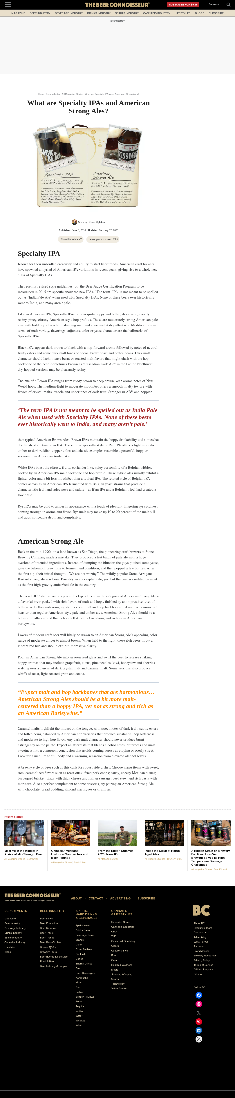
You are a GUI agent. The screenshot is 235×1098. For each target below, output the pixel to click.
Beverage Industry (69, 13)
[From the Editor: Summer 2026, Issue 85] (117, 833)
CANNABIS (119, 910)
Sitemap (198, 974)
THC (114, 936)
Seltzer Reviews (85, 996)
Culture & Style (120, 950)
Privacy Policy (202, 960)
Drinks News (83, 930)
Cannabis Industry (156, 13)
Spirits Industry (127, 13)
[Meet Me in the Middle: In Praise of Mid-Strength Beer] (24, 833)
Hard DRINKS (86, 914)
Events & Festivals (57, 956)
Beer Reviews (48, 928)
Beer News (46, 918)
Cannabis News (120, 922)
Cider (79, 944)
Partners (199, 946)
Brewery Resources (205, 955)
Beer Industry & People (53, 965)
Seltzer (80, 991)
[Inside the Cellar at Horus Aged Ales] (164, 833)
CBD (114, 931)
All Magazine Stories (72, 94)
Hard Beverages (85, 973)
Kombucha (82, 977)
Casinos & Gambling (123, 941)
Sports (115, 978)
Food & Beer (80, 862)
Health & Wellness (121, 964)
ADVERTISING (120, 898)
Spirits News (83, 925)
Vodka (79, 1011)
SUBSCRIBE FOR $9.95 (183, 4)
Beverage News (85, 935)
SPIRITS (81, 910)
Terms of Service (203, 964)
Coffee (79, 958)
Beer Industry (40, 13)
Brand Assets (201, 950)
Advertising (200, 937)
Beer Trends (47, 937)
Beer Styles (32, 859)
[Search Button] (227, 4)
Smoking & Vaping (121, 974)
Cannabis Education (123, 926)
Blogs (199, 13)
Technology (117, 983)
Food (114, 955)
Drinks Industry (99, 13)
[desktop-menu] (8, 4)
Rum (78, 987)
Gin (78, 968)
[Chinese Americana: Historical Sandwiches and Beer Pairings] (71, 833)
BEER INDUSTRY (52, 910)
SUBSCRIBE (146, 898)
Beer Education (221, 869)
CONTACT (96, 898)
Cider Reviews (84, 949)
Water (79, 1015)
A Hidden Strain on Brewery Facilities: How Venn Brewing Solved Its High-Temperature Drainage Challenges (210, 857)
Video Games (119, 988)
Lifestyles (182, 13)
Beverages (88, 917)
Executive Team (203, 927)
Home (41, 94)
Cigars (115, 945)
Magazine (18, 13)
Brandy (80, 939)
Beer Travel (46, 932)
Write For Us (201, 941)
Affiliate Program (203, 969)
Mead (79, 982)
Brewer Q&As (48, 947)
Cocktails (81, 954)
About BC (199, 923)
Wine (79, 1025)
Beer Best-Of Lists (50, 942)
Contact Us (200, 932)
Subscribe (216, 13)
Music (114, 969)
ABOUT (76, 898)
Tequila (80, 1006)
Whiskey (80, 1020)
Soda (79, 1001)
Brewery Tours (174, 859)
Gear (114, 960)
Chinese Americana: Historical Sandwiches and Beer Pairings (69, 854)
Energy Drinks (84, 963)
